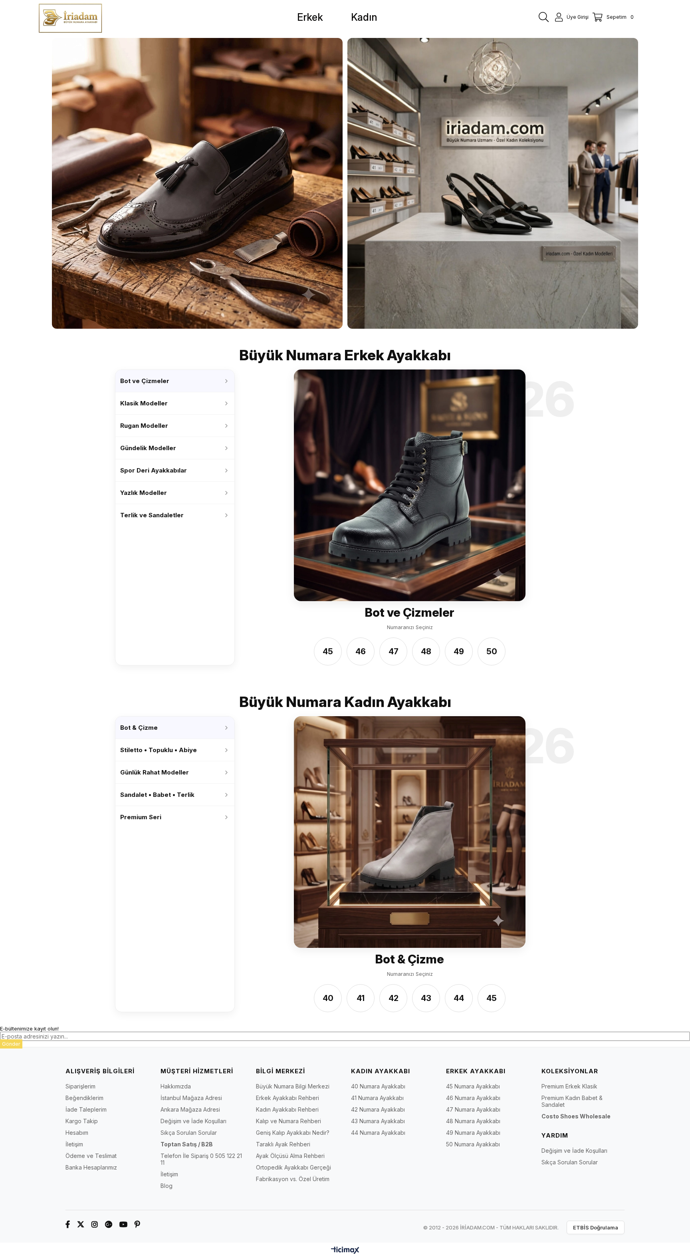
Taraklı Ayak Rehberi (283, 1144)
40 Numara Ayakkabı (378, 1086)
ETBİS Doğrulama (595, 1227)
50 (491, 652)
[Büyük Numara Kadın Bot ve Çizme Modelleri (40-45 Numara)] (409, 832)
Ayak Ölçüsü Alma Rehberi (290, 1155)
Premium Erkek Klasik (569, 1086)
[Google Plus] (108, 1224)
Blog (166, 1185)
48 (426, 652)
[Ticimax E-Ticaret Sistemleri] (345, 1251)
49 (459, 652)
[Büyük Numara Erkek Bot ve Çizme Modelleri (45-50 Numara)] (409, 485)
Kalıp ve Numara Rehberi (288, 1121)
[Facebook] (67, 1224)
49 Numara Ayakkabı (473, 1132)
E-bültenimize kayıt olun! (29, 1029)
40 (328, 998)
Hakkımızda (176, 1086)
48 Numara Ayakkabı (473, 1121)
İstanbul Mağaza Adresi (191, 1097)
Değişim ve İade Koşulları (193, 1121)
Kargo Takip (81, 1121)
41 (361, 998)
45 (328, 652)
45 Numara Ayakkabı (473, 1086)
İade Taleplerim (86, 1109)
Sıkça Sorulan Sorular (189, 1132)
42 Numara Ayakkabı (378, 1109)
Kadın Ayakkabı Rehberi (287, 1109)
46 (360, 652)
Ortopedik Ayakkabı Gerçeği (293, 1167)
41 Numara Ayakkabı (377, 1097)
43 (426, 998)
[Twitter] (80, 1224)
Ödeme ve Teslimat (91, 1155)
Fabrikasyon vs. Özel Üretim (292, 1179)
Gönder (11, 1044)
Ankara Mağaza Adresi (190, 1109)
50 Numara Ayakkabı (473, 1144)
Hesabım (76, 1132)
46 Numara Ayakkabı (473, 1097)
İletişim (74, 1144)
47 (394, 652)
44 (459, 998)
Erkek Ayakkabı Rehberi (287, 1097)
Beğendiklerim (84, 1097)
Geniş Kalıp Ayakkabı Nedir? (292, 1132)
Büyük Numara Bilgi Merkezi (292, 1086)
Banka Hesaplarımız (91, 1167)
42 (394, 998)
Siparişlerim (80, 1086)
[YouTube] (123, 1224)
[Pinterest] (137, 1224)
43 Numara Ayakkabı (378, 1121)
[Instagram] (94, 1224)
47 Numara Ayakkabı (473, 1109)
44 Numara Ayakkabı (378, 1132)
